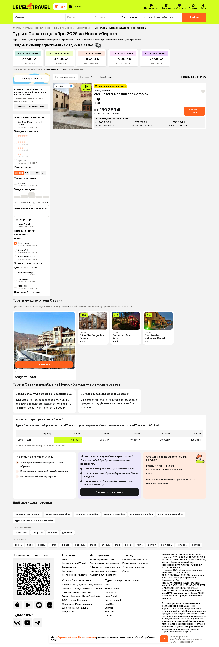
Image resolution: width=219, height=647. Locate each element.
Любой (19, 172)
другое (22, 160)
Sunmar (109, 607)
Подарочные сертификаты (104, 563)
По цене (84, 77)
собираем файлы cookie (68, 637)
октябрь (182, 544)
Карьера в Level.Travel (74, 563)
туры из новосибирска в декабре (34, 520)
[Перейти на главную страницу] (32, 6)
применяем (89, 637)
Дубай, (73, 600)
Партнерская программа (103, 571)
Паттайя (86, 592)
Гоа (72, 611)
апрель (105, 544)
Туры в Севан (82, 28)
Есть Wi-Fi (23, 250)
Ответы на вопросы (133, 567)
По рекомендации (65, 77)
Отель (21, 183)
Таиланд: (67, 592)
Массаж (22, 285)
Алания (98, 588)
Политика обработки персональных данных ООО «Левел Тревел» (182, 640)
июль (140, 544)
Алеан (108, 615)
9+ (43, 172)
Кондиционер (25, 272)
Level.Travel (24, 224)
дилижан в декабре (141, 514)
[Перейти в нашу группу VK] (17, 622)
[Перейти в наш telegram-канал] (37, 622)
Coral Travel (111, 592)
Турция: (66, 588)
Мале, (78, 604)
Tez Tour (109, 611)
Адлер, (83, 585)
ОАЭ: (65, 600)
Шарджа (82, 600)
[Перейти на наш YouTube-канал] (27, 622)
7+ (32, 172)
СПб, (90, 585)
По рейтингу (105, 77)
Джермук (37, 532)
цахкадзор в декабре (58, 514)
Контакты (67, 571)
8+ (37, 172)
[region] (109, 436)
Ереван (52, 532)
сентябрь (166, 544)
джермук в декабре (87, 514)
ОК (164, 638)
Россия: (66, 585)
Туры (18, 28)
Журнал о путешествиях (103, 574)
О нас (65, 559)
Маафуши (88, 604)
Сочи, (75, 585)
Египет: (66, 596)
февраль (80, 544)
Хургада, (76, 596)
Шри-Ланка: (69, 608)
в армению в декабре (170, 514)
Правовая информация (175, 636)
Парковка (23, 279)
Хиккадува (82, 608)
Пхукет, (77, 592)
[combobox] (39, 17)
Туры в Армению (63, 28)
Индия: (66, 611)
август (152, 544)
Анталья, (88, 588)
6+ (26, 172)
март (93, 544)
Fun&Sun (109, 604)
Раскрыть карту (33, 78)
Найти (194, 17)
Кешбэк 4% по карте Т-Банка (30, 123)
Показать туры (194, 111)
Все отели (23, 243)
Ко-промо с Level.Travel (74, 574)
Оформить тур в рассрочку (105, 567)
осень (41, 544)
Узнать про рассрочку (109, 492)
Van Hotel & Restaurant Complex (121, 94)
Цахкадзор (21, 532)
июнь (128, 544)
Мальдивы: (68, 604)
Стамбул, (77, 588)
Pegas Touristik (113, 600)
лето (30, 544)
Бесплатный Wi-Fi (27, 256)
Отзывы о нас (69, 567)
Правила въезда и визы (135, 563)
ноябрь (196, 544)
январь (65, 544)
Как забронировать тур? (136, 559)
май (117, 544)
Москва (98, 585)
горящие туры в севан (27, 514)
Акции (125, 571)
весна (18, 544)
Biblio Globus (112, 588)
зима (53, 544)
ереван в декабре (114, 514)
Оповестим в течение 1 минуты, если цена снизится (28, 99)
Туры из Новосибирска (37, 28)
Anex (107, 584)
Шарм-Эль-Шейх (91, 596)
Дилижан (67, 532)
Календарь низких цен (102, 559)
